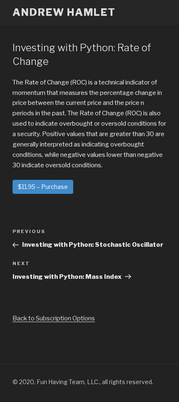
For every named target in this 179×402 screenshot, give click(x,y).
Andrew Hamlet (64, 12)
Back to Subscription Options (53, 318)
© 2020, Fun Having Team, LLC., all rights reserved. (82, 381)
